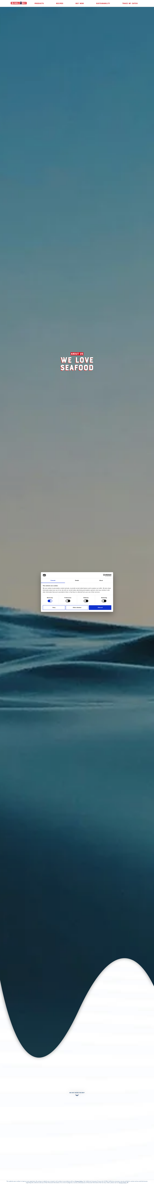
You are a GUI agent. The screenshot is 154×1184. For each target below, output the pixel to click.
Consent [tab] (53, 580)
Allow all (100, 607)
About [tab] (101, 580)
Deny (54, 607)
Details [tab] (77, 580)
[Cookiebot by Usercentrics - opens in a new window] (104, 575)
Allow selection (77, 607)
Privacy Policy (79, 1181)
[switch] (68, 601)
